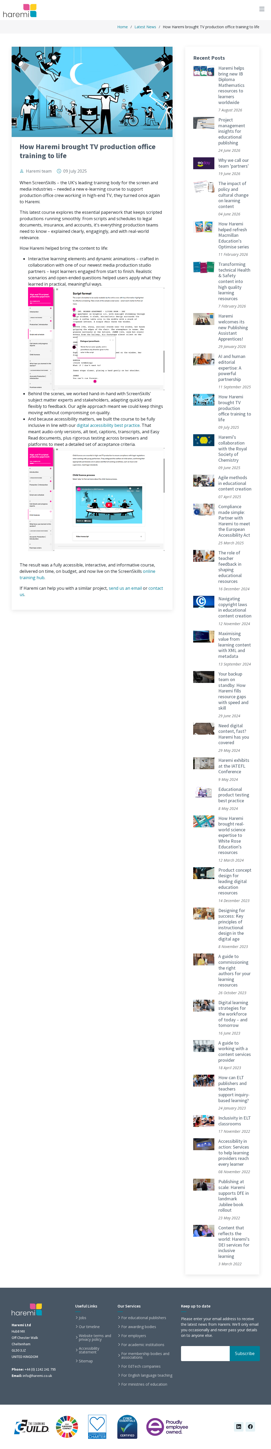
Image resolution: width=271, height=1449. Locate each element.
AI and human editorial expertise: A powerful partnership (231, 367)
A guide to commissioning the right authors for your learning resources (234, 970)
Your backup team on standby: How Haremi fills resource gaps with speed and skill (233, 691)
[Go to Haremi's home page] (20, 10)
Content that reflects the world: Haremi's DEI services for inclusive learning (234, 1242)
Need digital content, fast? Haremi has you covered (233, 734)
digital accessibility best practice (108, 425)
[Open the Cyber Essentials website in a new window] (127, 1426)
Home (122, 26)
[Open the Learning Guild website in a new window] (31, 1426)
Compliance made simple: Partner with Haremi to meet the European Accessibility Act (234, 520)
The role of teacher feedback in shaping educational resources (230, 567)
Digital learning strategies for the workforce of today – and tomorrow (233, 1013)
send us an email (125, 588)
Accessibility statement (89, 1350)
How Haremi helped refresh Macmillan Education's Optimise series (233, 235)
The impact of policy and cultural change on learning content (233, 194)
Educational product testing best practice (233, 795)
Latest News (145, 26)
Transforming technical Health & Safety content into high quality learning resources (234, 281)
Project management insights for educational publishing (231, 131)
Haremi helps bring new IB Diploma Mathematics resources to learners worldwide (231, 85)
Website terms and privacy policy (95, 1337)
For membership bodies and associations (145, 1355)
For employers (133, 1336)
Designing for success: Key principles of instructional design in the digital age (231, 924)
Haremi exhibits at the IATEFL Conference (233, 766)
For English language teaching (146, 1375)
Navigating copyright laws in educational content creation (234, 607)
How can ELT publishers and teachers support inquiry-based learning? (234, 1088)
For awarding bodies (138, 1327)
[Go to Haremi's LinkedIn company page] (238, 1427)
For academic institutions (142, 1345)
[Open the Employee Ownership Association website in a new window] (167, 1426)
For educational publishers (143, 1318)
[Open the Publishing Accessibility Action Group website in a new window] (97, 1426)
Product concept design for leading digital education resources (234, 881)
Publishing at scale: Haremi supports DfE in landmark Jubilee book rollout (233, 1195)
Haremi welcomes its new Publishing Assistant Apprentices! (233, 327)
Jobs (82, 1318)
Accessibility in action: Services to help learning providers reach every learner (233, 1152)
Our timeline (89, 1327)
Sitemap (86, 1361)
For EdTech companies (141, 1366)
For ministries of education (144, 1384)
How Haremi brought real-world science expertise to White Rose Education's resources (231, 835)
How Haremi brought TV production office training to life (234, 408)
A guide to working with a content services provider (234, 1051)
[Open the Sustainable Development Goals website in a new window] (67, 1426)
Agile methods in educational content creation (234, 483)
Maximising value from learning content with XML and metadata (234, 644)
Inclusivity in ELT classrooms (234, 1121)
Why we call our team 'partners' (233, 163)
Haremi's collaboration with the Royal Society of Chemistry (232, 448)
